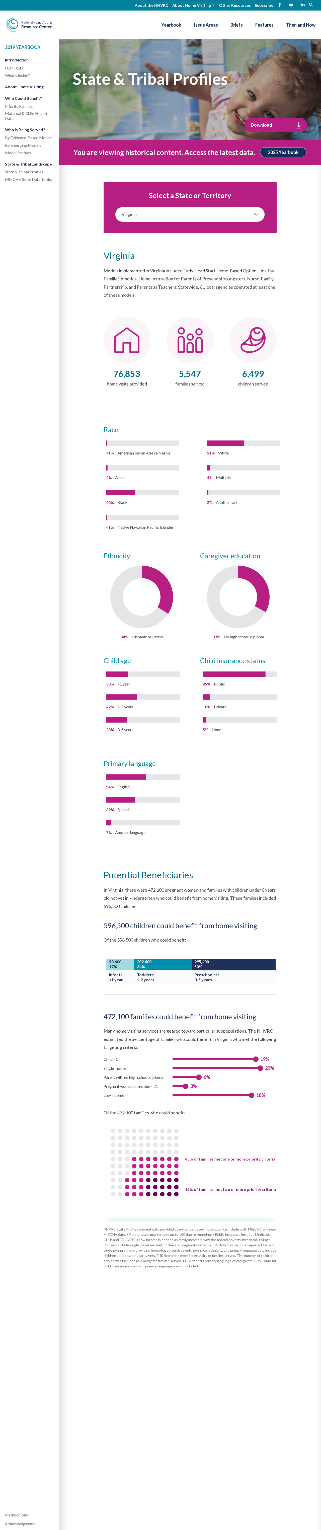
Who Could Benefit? (23, 98)
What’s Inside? (17, 75)
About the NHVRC (151, 5)
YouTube (291, 5)
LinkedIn (302, 5)
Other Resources (235, 5)
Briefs (236, 25)
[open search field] (311, 4)
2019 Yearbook (23, 47)
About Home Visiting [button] (191, 5)
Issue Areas (206, 25)
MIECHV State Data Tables (29, 179)
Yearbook (171, 25)
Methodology (16, 1515)
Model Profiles (18, 152)
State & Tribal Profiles (24, 171)
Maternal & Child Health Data (26, 116)
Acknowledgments (20, 1523)
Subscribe (264, 5)
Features (264, 25)
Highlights (14, 67)
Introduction (17, 59)
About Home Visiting (24, 86)
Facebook (279, 5)
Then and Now (300, 25)
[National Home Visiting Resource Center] (29, 25)
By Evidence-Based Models (28, 137)
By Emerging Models (23, 145)
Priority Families (19, 106)
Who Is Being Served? (25, 129)
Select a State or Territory (190, 195)
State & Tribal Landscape (28, 164)
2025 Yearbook (283, 152)
